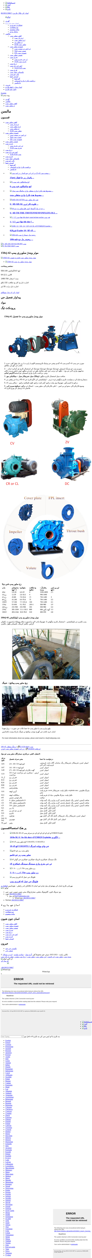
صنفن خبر (9, 951)
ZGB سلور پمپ (20, 44)
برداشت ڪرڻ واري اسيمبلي (24, 81)
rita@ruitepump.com (22, 896)
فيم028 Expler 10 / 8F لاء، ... (23, 230)
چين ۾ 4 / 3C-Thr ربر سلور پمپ (24, 872)
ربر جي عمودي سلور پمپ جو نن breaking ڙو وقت (21, 749)
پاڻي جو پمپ (14, 74)
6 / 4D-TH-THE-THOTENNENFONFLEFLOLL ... (33, 213)
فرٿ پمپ (13, 70)
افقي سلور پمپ (16, 36)
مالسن (7, 34)
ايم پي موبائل (7, 955)
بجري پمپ (14, 57)
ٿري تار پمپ (18, 38)
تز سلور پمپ (10, 106)
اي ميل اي (5, 961)
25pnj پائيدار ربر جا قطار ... (22, 177)
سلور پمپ (31, 957)
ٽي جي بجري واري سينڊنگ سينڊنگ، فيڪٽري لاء (31, 864)
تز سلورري (18, 42)
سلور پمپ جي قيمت (55, 957)
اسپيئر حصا (14, 76)
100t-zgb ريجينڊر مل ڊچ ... (21, 239)
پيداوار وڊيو (14, 32)
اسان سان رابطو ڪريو (13, 87)
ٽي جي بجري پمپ (20, 59)
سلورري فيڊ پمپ (7, 957)
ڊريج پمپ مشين (20, 957)
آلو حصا (17, 79)
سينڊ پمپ (67, 957)
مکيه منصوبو (14, 29)
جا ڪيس (17, 83)
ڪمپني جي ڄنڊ (11, 948)
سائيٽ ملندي (19, 955)
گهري (7, 21)
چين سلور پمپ (41, 957)
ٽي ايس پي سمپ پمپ (22, 49)
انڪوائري (4, 886)
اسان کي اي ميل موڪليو (10, 292)
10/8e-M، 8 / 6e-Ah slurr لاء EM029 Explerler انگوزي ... (35, 837)
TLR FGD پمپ (20, 68)
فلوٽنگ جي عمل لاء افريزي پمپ (24, 881)
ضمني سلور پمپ (16, 55)
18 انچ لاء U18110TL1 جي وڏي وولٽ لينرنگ (29, 846)
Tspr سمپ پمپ (20, 51)
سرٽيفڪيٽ (14, 27)
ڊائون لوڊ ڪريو (10, 89)
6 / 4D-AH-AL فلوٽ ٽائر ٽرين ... (24, 204)
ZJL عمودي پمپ (20, 53)
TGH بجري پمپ (20, 62)
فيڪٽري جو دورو (16, 25)
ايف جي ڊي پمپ (16, 66)
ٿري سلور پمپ (19, 40)
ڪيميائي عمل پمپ (17, 72)
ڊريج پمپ (13, 64)
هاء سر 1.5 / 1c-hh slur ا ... (22, 222)
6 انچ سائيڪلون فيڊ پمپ (20, 186)
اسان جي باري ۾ (12, 23)
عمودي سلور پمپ (16, 47)
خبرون (7, 85)
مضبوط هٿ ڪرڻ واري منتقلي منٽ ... (27, 195)
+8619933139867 (15, 894)
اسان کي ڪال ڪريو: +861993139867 (14, 13)
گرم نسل (28, 955)
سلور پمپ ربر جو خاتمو (20, 855)
